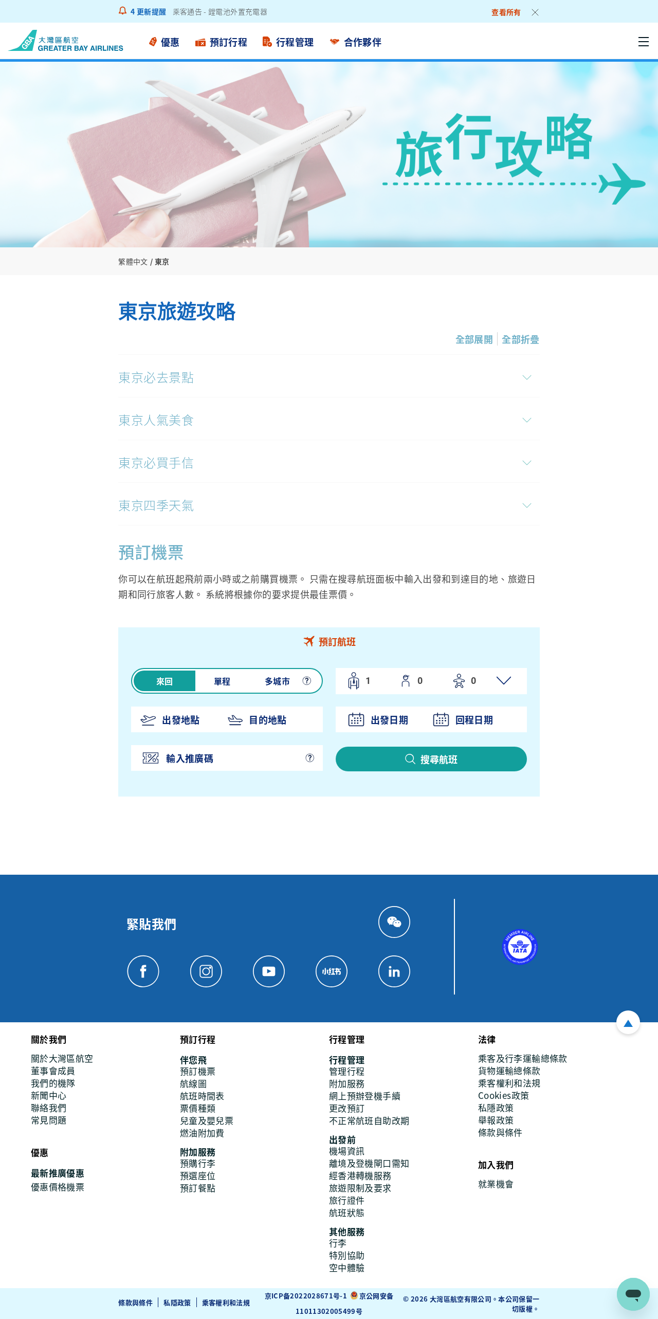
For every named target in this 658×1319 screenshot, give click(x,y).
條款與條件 (135, 1302)
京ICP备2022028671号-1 (306, 1295)
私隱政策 (177, 1302)
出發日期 (389, 719)
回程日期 (474, 719)
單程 (222, 681)
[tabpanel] (328, 726)
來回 (164, 681)
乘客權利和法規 (226, 1302)
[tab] (328, 641)
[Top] (628, 1022)
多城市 (277, 681)
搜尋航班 (439, 759)
